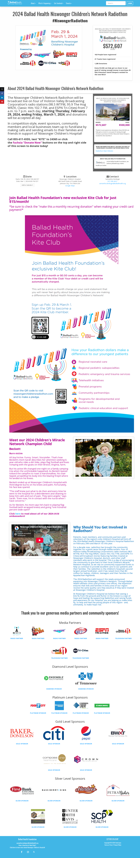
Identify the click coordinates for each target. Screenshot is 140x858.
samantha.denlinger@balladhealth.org (112, 183)
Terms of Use (108, 845)
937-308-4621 (112, 181)
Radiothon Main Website (104, 151)
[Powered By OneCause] (113, 839)
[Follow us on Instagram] (27, 851)
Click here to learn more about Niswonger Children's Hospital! (27, 847)
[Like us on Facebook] (21, 851)
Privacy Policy (117, 845)
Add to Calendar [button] (27, 185)
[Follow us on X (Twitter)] (34, 851)
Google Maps (70, 186)
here (18, 513)
